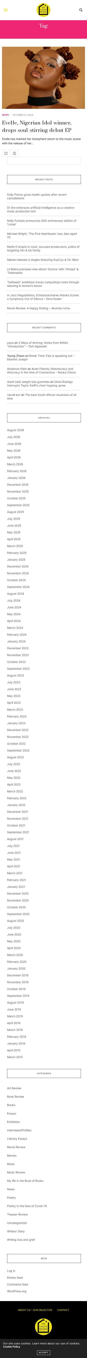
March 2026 (15, 464)
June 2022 (14, 771)
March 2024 (15, 627)
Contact (63, 1309)
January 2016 (16, 1043)
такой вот (13, 394)
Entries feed (15, 1277)
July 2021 (13, 845)
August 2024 (15, 593)
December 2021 (17, 811)
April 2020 (14, 948)
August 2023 (15, 675)
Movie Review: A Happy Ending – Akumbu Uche (38, 308)
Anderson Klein (17, 368)
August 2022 (15, 757)
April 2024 (14, 621)
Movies (11, 1155)
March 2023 (15, 709)
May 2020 (13, 941)
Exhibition (13, 1121)
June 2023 (14, 689)
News (5, 115)
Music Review (16, 1172)
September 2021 (18, 832)
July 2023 (13, 682)
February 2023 (17, 716)
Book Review (15, 1096)
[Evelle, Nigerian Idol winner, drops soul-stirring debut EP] (43, 78)
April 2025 (14, 539)
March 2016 (15, 1029)
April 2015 (13, 1050)
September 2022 (18, 750)
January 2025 (16, 559)
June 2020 (14, 934)
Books (11, 1105)
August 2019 (15, 1002)
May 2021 (13, 859)
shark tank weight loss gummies (28, 381)
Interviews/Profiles (19, 1130)
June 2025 (14, 525)
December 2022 (17, 730)
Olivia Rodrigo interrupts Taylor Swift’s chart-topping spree (40, 383)
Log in (11, 1270)
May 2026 (13, 450)
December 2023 (18, 648)
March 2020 (15, 955)
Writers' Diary (16, 1231)
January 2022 (16, 805)
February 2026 (17, 471)
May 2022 (13, 777)
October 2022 (16, 743)
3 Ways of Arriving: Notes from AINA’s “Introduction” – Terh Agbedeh (37, 344)
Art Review (14, 1088)
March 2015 (15, 1057)
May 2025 (13, 532)
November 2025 (18, 491)
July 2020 (13, 927)
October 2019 (16, 989)
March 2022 (15, 791)
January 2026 (16, 477)
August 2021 (15, 839)
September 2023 (18, 668)
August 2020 (15, 920)
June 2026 (14, 443)
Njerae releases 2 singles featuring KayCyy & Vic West (43, 259)
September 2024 (18, 587)
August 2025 (15, 512)
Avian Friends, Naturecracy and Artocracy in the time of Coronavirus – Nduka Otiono (41, 370)
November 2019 (18, 982)
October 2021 (16, 825)
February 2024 (17, 634)
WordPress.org (17, 1291)
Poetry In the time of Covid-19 (27, 1206)
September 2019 (18, 995)
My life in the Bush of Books (25, 1180)
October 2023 (16, 661)
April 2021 (13, 866)
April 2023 (14, 702)
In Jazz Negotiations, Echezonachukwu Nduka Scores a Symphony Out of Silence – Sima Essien (43, 296)
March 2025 (15, 546)
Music (11, 1164)
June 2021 (14, 852)
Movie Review (16, 1147)
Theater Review (17, 1214)
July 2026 (13, 437)
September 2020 (18, 914)
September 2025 (18, 505)
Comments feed (17, 1284)
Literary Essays (17, 1138)
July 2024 (13, 600)
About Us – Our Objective (35, 1309)
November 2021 (17, 818)
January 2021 (16, 886)
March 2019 (15, 1016)
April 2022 (13, 784)
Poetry (11, 1197)
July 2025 (13, 518)
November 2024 (18, 573)
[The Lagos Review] (43, 10)
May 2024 (13, 614)
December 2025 (18, 484)
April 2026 (14, 457)
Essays (11, 1113)
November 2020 (18, 900)
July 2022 (13, 764)
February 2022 (16, 798)
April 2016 (13, 1023)
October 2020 (16, 907)
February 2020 (17, 961)
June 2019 (14, 1009)
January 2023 (16, 723)
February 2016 (16, 1036)
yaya (10, 342)
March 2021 (15, 873)
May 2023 (13, 696)
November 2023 (18, 655)
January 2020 (16, 968)
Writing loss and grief (21, 1239)
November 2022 (18, 736)
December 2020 (18, 893)
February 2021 (16, 880)
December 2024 (18, 566)
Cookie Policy (11, 1346)
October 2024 (16, 580)
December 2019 (17, 975)
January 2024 (16, 641)
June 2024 (14, 607)
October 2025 (16, 498)
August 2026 (15, 430)
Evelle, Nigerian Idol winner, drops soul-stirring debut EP (36, 126)
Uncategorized (17, 1223)
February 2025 (17, 552)
